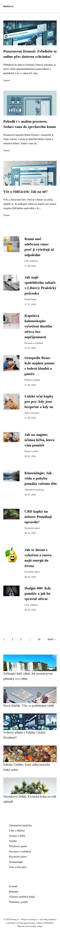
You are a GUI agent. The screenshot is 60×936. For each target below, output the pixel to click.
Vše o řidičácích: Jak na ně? (25, 192)
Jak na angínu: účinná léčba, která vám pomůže (39, 440)
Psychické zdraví (32, 528)
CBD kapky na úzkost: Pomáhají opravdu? (38, 516)
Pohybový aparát (32, 380)
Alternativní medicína (34, 490)
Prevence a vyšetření (33, 343)
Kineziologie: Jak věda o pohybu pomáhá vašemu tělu (40, 478)
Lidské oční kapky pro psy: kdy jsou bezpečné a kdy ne (38, 401)
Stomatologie (30, 299)
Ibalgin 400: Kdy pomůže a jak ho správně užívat (37, 593)
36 (39, 639)
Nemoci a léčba (31, 451)
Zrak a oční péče (31, 413)
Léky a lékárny (31, 261)
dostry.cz (8, 6)
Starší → (52, 639)
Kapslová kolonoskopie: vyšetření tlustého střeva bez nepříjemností (38, 326)
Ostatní (6, 80)
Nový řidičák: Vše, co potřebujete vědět (28, 705)
